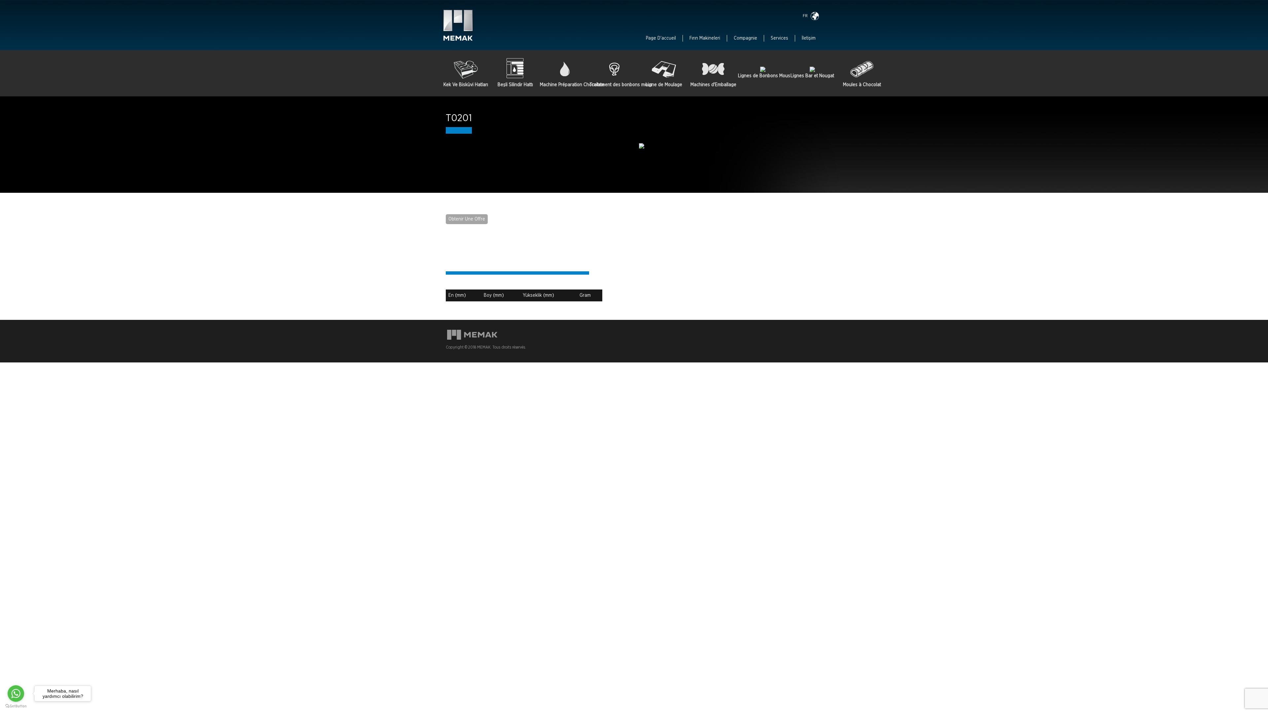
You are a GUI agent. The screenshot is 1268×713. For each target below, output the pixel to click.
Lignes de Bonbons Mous (763, 76)
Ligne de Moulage (664, 85)
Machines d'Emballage (713, 85)
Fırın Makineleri (704, 38)
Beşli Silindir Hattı (515, 85)
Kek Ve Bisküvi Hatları (465, 85)
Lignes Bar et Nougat (812, 76)
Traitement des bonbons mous (614, 85)
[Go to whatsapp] (16, 693)
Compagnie (745, 38)
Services (779, 38)
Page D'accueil (661, 38)
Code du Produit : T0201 (470, 281)
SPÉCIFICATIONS (488, 260)
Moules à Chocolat (862, 85)
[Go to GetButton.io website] (15, 706)
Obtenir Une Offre (466, 219)
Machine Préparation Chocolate (564, 85)
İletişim (809, 38)
